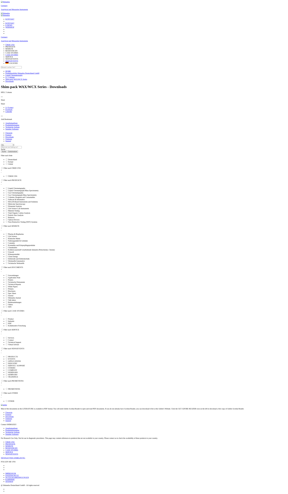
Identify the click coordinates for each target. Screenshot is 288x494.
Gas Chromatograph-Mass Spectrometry (22, 195)
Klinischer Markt (14, 239)
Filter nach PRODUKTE (12, 180)
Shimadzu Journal (14, 298)
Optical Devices (13, 220)
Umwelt (11, 252)
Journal (10, 296)
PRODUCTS (13, 357)
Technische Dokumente (16, 282)
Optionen (8, 139)
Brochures (11, 291)
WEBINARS (13, 372)
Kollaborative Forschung (17, 326)
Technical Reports (14, 284)
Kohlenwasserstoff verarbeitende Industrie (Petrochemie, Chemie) (31, 250)
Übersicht (8, 133)
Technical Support (14, 342)
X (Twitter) (9, 108)
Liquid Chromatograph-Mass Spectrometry (23, 190)
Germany (4, 6)
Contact (11, 340)
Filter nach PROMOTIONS (14, 381)
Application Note (14, 278)
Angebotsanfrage (11, 428)
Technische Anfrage (12, 432)
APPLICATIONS (14, 361)
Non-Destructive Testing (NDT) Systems (22, 222)
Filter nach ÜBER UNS (12, 168)
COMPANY (12, 370)
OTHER (11, 401)
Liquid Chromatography (16, 188)
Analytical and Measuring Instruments (14, 9)
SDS (9, 307)
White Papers (13, 287)
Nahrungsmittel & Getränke (18, 241)
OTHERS (11, 368)
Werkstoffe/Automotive (16, 261)
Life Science (12, 236)
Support (8, 141)
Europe (10, 162)
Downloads (9, 137)
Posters (10, 280)
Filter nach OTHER (11, 393)
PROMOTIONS (14, 389)
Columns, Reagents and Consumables (21, 197)
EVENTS (11, 359)
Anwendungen (13, 275)
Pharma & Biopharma (16, 234)
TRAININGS (13, 377)
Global (10, 164)
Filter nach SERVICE (11, 330)
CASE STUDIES (11, 55)
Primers (11, 289)
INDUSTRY (12, 363)
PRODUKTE (10, 444)
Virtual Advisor (13, 344)
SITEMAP (9, 481)
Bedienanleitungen (14, 302)
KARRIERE (10, 479)
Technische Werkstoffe (16, 263)
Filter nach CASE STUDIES (14, 311)
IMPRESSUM (10, 473)
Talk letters (12, 300)
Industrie (11, 321)
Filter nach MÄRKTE (11, 226)
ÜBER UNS (12, 176)
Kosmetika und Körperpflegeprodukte (21, 245)
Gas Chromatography (15, 193)
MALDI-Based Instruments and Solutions (23, 202)
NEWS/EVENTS (11, 61)
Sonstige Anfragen (12, 434)
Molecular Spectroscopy (16, 204)
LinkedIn (8, 112)
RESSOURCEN (11, 448)
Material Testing (14, 211)
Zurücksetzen (12, 151)
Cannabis (11, 243)
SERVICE (9, 452)
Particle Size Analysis (15, 215)
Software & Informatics (16, 199)
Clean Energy (13, 256)
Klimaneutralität (13, 254)
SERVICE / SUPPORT (16, 366)
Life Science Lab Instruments (18, 208)
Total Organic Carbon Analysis (19, 213)
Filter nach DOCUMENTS (13, 267)
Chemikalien (12, 248)
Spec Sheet (12, 293)
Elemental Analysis (15, 206)
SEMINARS (12, 375)
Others (10, 305)
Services (11, 338)
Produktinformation (12, 430)
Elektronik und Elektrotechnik (18, 259)
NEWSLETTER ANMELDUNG (13, 458)
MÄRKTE (9, 446)
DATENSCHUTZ (12, 475)
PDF (9, 323)
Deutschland (12, 160)
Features (8, 135)
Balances (11, 217)
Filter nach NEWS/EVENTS (14, 349)
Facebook (8, 110)
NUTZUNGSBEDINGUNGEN (17, 477)
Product (11, 319)
